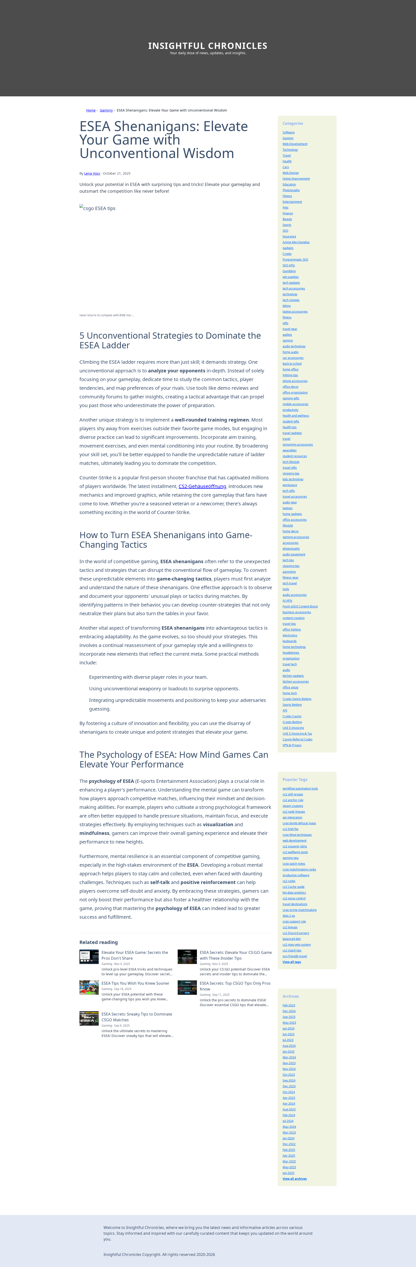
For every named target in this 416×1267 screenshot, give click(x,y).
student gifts (291, 421)
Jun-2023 (288, 1034)
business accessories (297, 612)
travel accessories (295, 497)
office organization (295, 392)
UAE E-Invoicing (293, 728)
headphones (291, 653)
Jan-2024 (288, 1138)
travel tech (290, 664)
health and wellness (296, 416)
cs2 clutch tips (292, 950)
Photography (291, 190)
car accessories (293, 358)
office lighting (292, 629)
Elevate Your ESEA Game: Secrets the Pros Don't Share (135, 955)
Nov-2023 (289, 1063)
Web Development (295, 144)
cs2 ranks (289, 881)
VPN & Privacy (292, 745)
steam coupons (293, 806)
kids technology (293, 479)
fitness (287, 317)
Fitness (287, 196)
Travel (287, 155)
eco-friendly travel (295, 956)
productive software (296, 875)
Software (289, 132)
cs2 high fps (291, 829)
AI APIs (287, 601)
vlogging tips (291, 473)
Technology (290, 150)
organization (291, 658)
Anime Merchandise (296, 242)
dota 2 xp (289, 916)
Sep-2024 (289, 1080)
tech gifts (289, 491)
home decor (291, 531)
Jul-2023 (288, 1040)
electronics (290, 635)
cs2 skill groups (293, 794)
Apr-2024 (289, 1104)
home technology (294, 647)
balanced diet (292, 939)
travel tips (289, 624)
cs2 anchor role (293, 800)
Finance (288, 213)
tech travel (290, 583)
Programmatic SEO (295, 259)
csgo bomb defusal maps (299, 823)
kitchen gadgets (293, 676)
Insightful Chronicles (208, 46)
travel (286, 439)
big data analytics (294, 893)
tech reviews (291, 300)
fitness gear (291, 577)
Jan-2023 (288, 1051)
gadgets (288, 248)
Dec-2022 (289, 1144)
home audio (291, 352)
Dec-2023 (289, 1086)
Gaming (106, 110)
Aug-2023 (289, 1109)
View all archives (295, 1179)
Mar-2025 (289, 1161)
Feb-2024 (289, 1115)
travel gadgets (292, 433)
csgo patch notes (294, 864)
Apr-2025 (289, 1156)
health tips (290, 427)
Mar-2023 (289, 1132)
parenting (289, 572)
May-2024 (289, 1127)
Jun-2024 (288, 1028)
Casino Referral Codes (297, 739)
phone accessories (295, 381)
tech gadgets (291, 283)
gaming (288, 340)
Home (91, 110)
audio (286, 670)
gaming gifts (291, 398)
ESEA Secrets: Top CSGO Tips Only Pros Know (235, 986)
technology (290, 294)
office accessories (295, 520)
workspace (290, 485)
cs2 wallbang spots (295, 852)
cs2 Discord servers (296, 933)
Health (287, 161)
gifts (285, 323)
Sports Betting (292, 705)
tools (286, 589)
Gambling (289, 271)
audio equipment (294, 554)
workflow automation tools (300, 788)
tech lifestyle (291, 462)
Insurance (289, 236)
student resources (295, 456)
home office (291, 369)
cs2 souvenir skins (295, 846)
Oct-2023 (289, 1075)
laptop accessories (295, 312)
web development (294, 840)
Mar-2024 (289, 1057)
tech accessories (294, 288)
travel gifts (290, 468)
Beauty (287, 219)
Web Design (291, 173)
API (285, 710)
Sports (287, 225)
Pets (285, 207)
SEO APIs (289, 265)
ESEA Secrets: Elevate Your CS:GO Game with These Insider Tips (236, 955)
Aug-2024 (289, 1046)
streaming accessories (298, 444)
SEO (285, 231)
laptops (287, 508)
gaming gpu (291, 858)
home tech (290, 693)
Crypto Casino (292, 716)
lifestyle (288, 525)
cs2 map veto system (297, 945)
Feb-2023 (289, 1005)
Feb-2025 (289, 1150)
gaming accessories (296, 537)
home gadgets (292, 514)
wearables (290, 450)
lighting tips (290, 375)
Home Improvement (296, 179)
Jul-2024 (288, 1121)
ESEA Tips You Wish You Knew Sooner (135, 983)
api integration (292, 817)
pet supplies (291, 277)
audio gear (290, 502)
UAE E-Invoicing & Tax (297, 734)
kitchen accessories (296, 682)
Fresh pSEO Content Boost (300, 606)
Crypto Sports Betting (297, 699)
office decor (291, 387)
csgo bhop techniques (297, 835)
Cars (286, 167)
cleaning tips (291, 566)
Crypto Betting (292, 722)
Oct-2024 (289, 1092)
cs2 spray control (294, 898)
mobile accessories (295, 404)
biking (287, 306)
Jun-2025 (288, 1173)
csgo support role (294, 921)
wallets (287, 335)
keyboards (290, 641)
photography (291, 549)
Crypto (287, 254)
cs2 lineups (290, 927)
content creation (294, 618)
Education (289, 184)
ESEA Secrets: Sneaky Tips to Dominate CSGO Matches (137, 1017)
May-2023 (289, 1023)
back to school (292, 364)
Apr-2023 (289, 1098)
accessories (291, 543)
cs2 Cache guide (294, 887)
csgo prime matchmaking (300, 910)
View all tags (292, 962)
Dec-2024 (289, 1011)
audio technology (294, 346)
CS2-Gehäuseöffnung (202, 486)
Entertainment (292, 202)
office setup (290, 687)
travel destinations (295, 904)
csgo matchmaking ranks (299, 869)
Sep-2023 (289, 1017)
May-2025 (289, 1167)
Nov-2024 (289, 1069)
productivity (290, 410)
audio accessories (295, 595)
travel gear (290, 329)
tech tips (288, 560)
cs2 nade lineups (294, 812)
